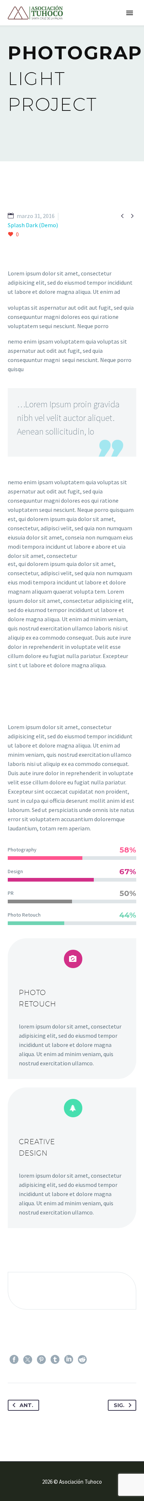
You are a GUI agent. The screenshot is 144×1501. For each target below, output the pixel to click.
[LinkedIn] (68, 1359)
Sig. (119, 1405)
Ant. (26, 1405)
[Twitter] (27, 1359)
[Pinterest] (41, 1359)
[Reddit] (82, 1359)
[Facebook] (14, 1359)
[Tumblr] (55, 1359)
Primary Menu (129, 12)
